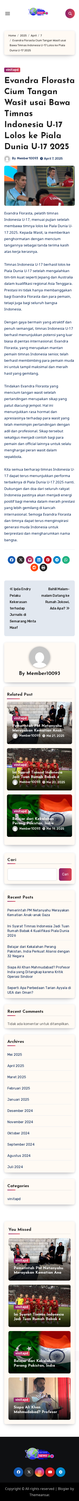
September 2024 (21, 1144)
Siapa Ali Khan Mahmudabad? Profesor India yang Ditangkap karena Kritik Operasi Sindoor (38, 972)
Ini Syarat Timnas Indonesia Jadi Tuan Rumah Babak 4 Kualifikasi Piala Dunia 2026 (38, 777)
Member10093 (27, 158)
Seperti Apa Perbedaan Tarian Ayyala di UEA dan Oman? (39, 990)
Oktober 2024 (18, 1133)
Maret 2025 (16, 1077)
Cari (11, 860)
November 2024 (20, 1122)
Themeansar (39, 1495)
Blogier (63, 1488)
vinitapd (12, 70)
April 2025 (15, 1066)
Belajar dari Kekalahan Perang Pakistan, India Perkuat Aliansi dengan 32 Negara (38, 951)
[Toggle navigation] (7, 13)
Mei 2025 (14, 1055)
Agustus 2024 (19, 1156)
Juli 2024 (15, 1167)
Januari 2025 (18, 1100)
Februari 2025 (18, 1088)
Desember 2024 (20, 1111)
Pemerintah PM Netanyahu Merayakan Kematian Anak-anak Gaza (37, 730)
